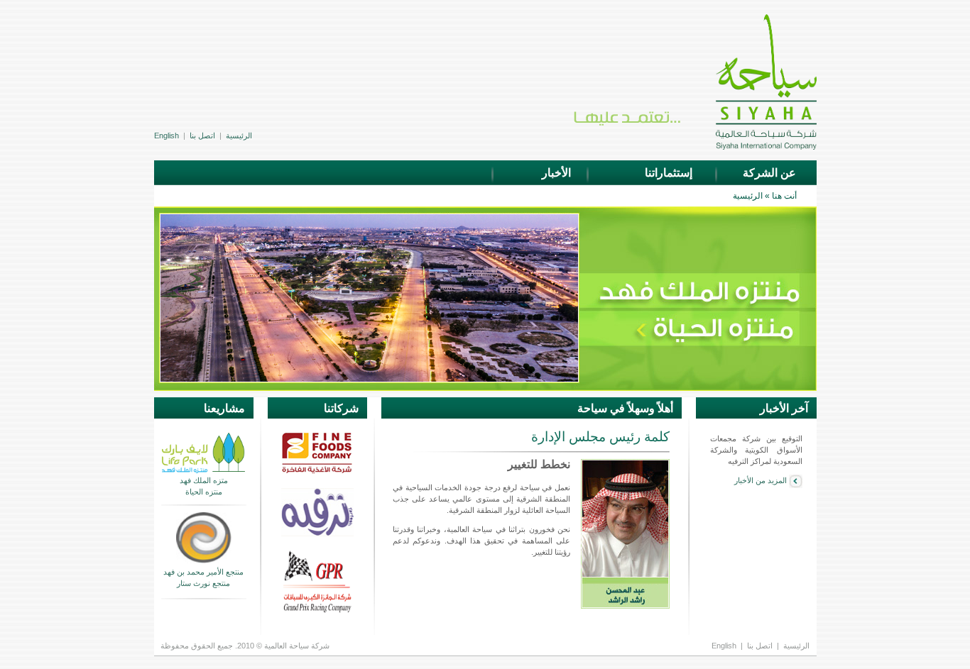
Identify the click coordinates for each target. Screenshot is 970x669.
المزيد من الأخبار (761, 480)
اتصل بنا (202, 135)
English (166, 135)
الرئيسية (239, 135)
